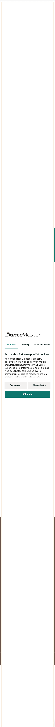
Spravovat (16, 385)
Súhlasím (27, 394)
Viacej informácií (41, 344)
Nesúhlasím (39, 385)
